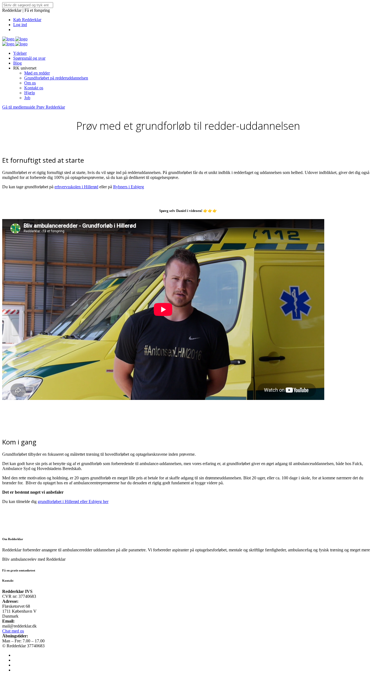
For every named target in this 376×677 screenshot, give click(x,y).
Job (27, 97)
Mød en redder (37, 73)
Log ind (20, 24)
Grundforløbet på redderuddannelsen (56, 78)
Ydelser (20, 53)
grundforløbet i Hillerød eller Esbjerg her (73, 501)
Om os (30, 83)
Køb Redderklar (27, 19)
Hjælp (29, 92)
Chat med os (13, 631)
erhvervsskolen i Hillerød (76, 186)
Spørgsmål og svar (29, 58)
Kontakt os (33, 87)
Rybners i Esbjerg (128, 186)
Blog (17, 63)
